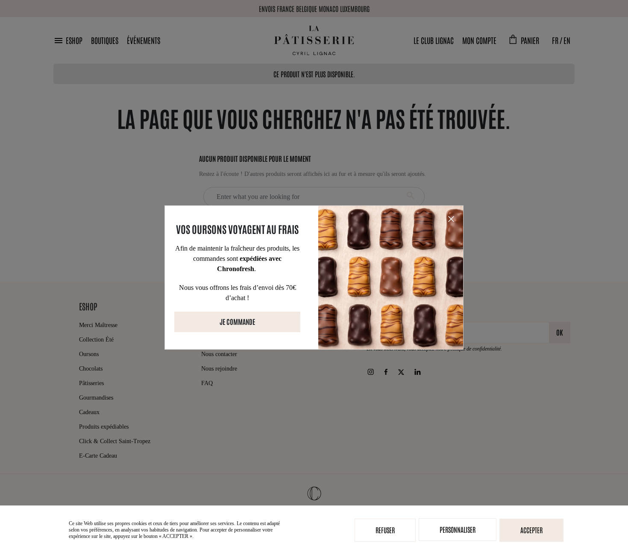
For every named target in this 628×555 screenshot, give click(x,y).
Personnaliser (457, 529)
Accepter (531, 530)
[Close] (451, 218)
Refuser (385, 530)
